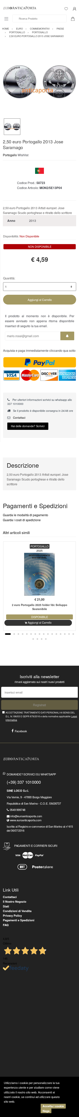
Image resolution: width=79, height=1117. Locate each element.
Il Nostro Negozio (14, 901)
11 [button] (52, 634)
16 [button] (73, 634)
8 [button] (39, 634)
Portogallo (10, 155)
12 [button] (56, 634)
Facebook (21, 731)
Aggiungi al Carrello (40, 300)
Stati (6, 906)
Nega (46, 1111)
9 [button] (43, 634)
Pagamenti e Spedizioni (18, 920)
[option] (39, 81)
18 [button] (37, 639)
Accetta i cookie (53, 1106)
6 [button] (31, 634)
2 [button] (14, 634)
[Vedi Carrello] (74, 18)
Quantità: (9, 278)
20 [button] (46, 639)
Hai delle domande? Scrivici (27, 426)
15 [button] (69, 634)
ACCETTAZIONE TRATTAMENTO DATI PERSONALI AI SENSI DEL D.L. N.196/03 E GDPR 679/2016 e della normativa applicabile (41, 716)
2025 (39, 550)
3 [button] (18, 634)
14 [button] (65, 634)
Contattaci (18, 417)
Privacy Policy (12, 915)
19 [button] (41, 639)
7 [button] (35, 634)
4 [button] (22, 634)
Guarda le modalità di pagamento (25, 515)
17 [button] (33, 639)
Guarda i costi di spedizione (22, 520)
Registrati (39, 705)
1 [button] (8, 634)
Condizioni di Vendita (17, 911)
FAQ (6, 925)
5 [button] (27, 634)
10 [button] (48, 634)
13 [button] (60, 634)
